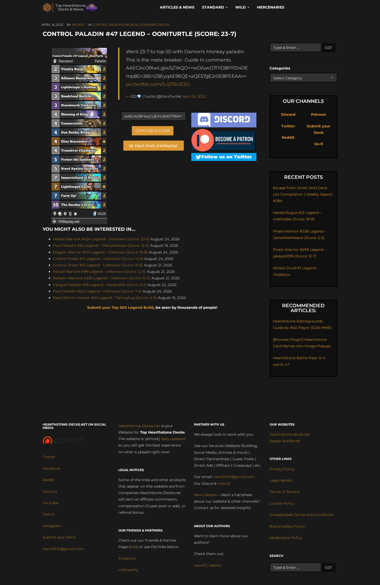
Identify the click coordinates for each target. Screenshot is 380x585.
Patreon (318, 114)
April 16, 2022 (194, 96)
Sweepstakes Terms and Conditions (301, 514)
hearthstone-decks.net (290, 434)
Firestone (126, 558)
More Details (205, 494)
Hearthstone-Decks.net (139, 426)
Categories (280, 68)
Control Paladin (107, 25)
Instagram (52, 526)
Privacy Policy (282, 469)
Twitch (49, 514)
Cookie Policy (282, 503)
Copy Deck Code (152, 130)
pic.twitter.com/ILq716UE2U (157, 84)
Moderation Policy (286, 537)
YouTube (50, 503)
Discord (288, 114)
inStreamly (128, 569)
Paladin (131, 25)
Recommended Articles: (303, 308)
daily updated (173, 438)
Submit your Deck (59, 537)
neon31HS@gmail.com (63, 548)
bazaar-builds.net (285, 440)
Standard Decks (154, 25)
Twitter (288, 126)
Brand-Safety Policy (287, 526)
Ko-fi (318, 144)
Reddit (288, 137)
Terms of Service (284, 491)
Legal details (281, 480)
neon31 (78, 25)
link (133, 546)
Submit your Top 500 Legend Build (120, 307)
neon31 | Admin (208, 565)
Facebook (51, 468)
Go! (328, 47)
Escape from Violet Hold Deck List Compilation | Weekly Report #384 (303, 194)
